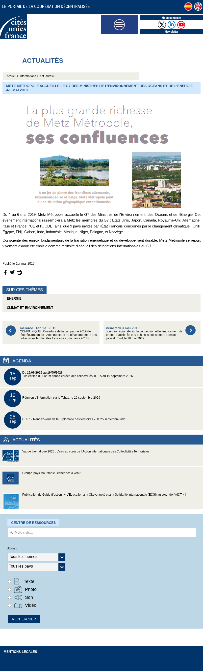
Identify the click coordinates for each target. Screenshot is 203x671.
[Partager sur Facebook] (5, 272)
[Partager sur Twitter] (12, 272)
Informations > (29, 76)
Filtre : (12, 549)
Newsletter (171, 31)
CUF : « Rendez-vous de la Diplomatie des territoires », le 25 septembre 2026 (68, 419)
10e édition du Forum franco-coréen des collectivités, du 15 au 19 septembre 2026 (71, 376)
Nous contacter (171, 18)
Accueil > (13, 76)
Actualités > (47, 76)
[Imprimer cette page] (19, 272)
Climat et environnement (29, 308)
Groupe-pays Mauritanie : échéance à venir (51, 473)
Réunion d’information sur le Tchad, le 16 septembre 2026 (55, 397)
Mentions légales (20, 652)
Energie (13, 298)
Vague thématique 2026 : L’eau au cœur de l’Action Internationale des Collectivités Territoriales (86, 451)
